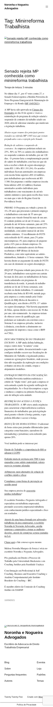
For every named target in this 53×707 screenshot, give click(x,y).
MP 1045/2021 (32, 103)
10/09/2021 (9, 600)
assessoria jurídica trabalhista (19, 492)
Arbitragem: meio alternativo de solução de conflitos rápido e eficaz (24, 473)
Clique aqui (9, 542)
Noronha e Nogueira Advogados (23, 635)
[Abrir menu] (47, 6)
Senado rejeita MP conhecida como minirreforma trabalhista (26, 76)
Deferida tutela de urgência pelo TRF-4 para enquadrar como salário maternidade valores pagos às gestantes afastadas (24, 462)
